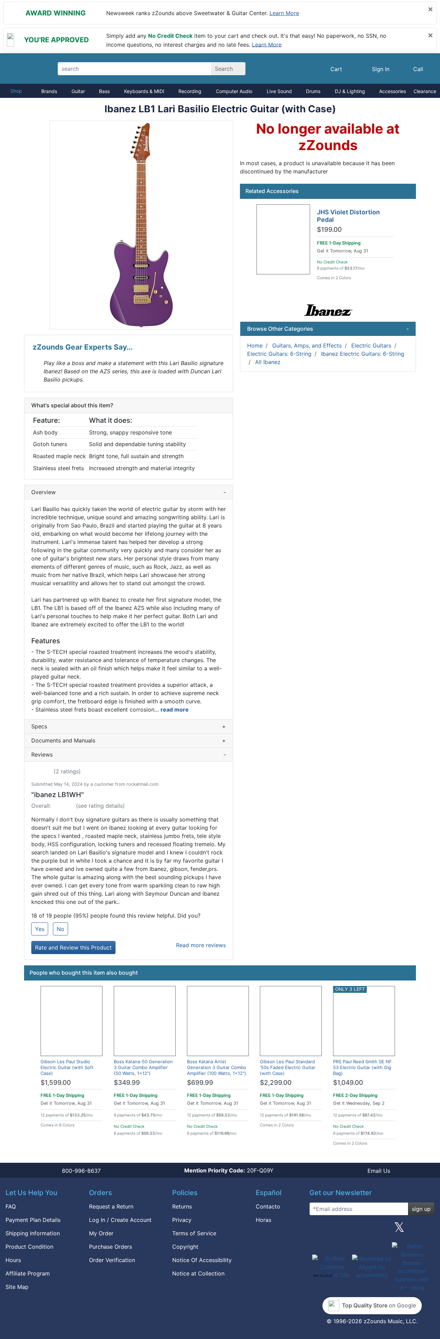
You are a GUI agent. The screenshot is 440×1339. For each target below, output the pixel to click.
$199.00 (329, 230)
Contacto (268, 1206)
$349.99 (127, 1082)
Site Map (17, 1286)
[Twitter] (399, 1229)
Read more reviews (201, 945)
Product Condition (29, 1246)
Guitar (78, 91)
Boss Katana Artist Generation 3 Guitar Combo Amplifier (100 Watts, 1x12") (216, 1067)
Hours (13, 1260)
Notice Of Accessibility (202, 1260)
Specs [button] (128, 726)
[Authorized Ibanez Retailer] (328, 310)
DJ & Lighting (350, 91)
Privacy (181, 1219)
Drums (313, 91)
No (60, 929)
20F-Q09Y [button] (229, 1170)
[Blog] (317, 1229)
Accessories (392, 91)
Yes (39, 929)
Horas (263, 1219)
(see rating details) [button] (100, 805)
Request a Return (111, 1206)
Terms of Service (194, 1233)
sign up (421, 1208)
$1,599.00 (56, 1082)
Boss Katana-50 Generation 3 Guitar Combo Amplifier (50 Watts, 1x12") (143, 1067)
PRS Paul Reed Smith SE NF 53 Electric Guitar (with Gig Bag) (362, 1067)
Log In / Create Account (120, 1219)
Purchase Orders (110, 1246)
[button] (141, 225)
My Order (101, 1233)
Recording (189, 91)
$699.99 (200, 1082)
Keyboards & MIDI (144, 91)
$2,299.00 (276, 1082)
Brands (49, 91)
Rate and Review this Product (73, 947)
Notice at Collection (198, 1273)
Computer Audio (234, 91)
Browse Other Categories (328, 328)
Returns (182, 1206)
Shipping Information (33, 1233)
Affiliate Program (28, 1273)
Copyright (185, 1246)
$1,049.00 (348, 1082)
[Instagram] (372, 1229)
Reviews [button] (128, 754)
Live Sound (279, 91)
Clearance (425, 91)
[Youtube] (426, 1229)
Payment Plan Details (33, 1219)
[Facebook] (344, 1229)
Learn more (284, 13)
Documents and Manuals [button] (128, 740)
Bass (104, 91)
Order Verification (112, 1260)
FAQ (11, 1206)
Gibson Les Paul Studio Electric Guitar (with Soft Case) (67, 1067)
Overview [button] (128, 492)
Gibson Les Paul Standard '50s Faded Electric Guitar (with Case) (287, 1067)
